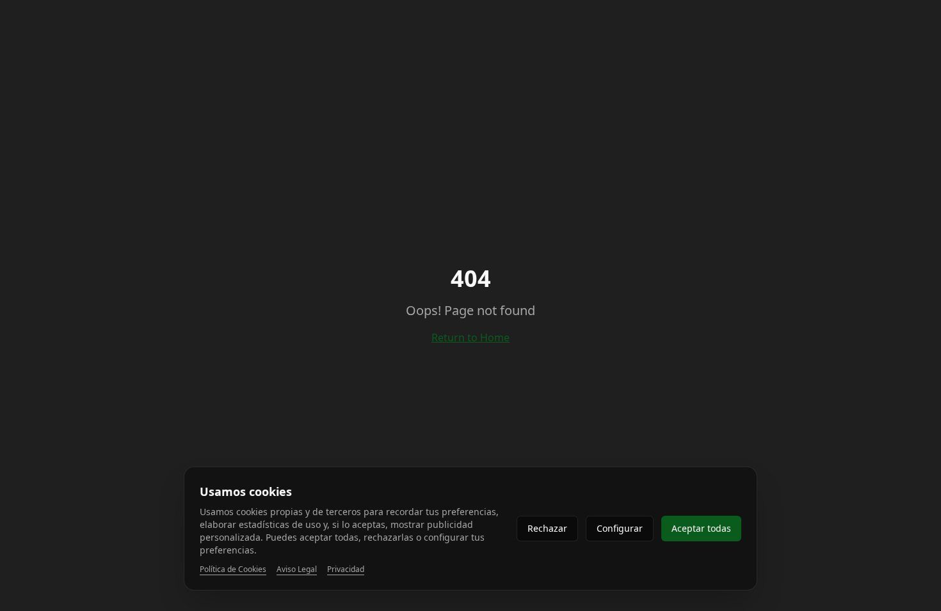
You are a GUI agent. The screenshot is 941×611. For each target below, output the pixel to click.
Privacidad (345, 569)
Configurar (620, 528)
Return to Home (470, 337)
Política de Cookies (233, 569)
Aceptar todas (701, 528)
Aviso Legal (297, 569)
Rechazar (547, 528)
